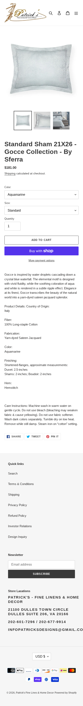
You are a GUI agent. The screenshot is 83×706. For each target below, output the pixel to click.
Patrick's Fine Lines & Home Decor (35, 692)
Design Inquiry (17, 536)
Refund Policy (17, 515)
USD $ (40, 656)
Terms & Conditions (21, 484)
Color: (7, 187)
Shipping (10, 173)
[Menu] (76, 13)
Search (13, 473)
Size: (7, 203)
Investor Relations (20, 526)
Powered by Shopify (66, 692)
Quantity (9, 218)
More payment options (42, 260)
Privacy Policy (17, 505)
